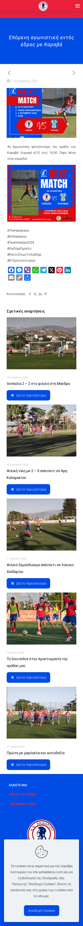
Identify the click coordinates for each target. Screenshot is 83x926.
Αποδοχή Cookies (41, 911)
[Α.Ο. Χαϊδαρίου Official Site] (43, 6)
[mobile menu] (77, 6)
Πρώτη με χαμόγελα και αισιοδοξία (35, 753)
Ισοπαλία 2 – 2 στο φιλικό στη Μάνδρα (38, 383)
